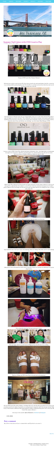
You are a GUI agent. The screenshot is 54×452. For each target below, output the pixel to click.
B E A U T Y (33, 1)
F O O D (4, 1)
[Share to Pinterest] (12, 416)
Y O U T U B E (48, 1)
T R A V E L (11, 1)
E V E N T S (26, 1)
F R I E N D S (40, 1)
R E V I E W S (18, 1)
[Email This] (7, 416)
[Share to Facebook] (11, 416)
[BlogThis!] (8, 416)
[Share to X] (9, 416)
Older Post (52, 433)
